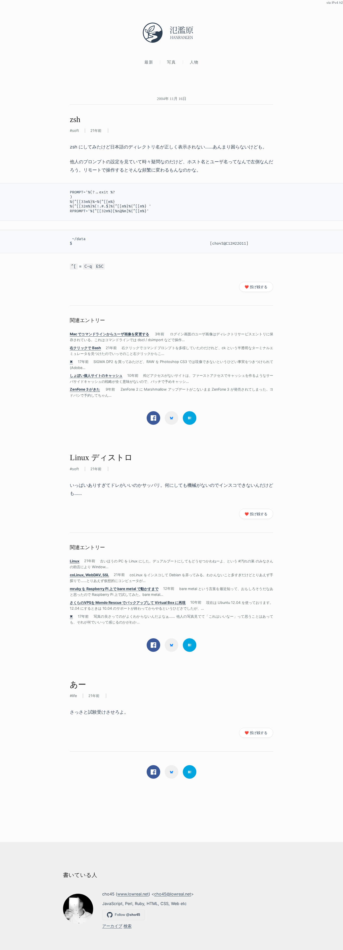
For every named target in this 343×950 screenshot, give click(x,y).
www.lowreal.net (133, 893)
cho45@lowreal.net (172, 893)
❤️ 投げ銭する (256, 287)
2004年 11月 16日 (171, 98)
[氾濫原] (171, 32)
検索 (128, 925)
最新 (148, 62)
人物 (194, 62)
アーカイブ (112, 925)
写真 (171, 62)
